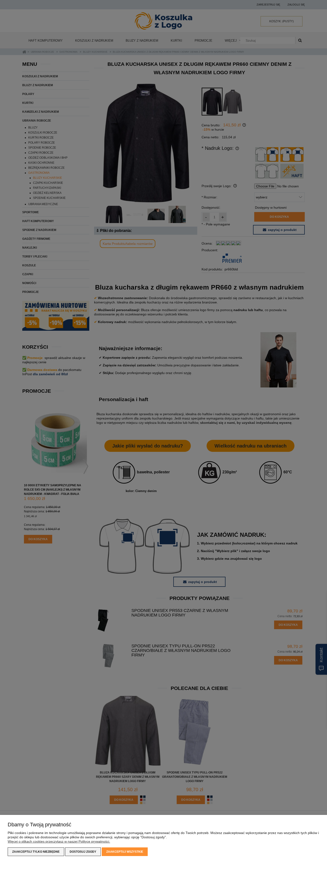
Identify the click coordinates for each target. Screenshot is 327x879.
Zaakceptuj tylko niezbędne (36, 851)
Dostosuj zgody (83, 851)
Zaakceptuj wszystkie (124, 851)
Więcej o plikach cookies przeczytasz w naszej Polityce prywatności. (59, 841)
